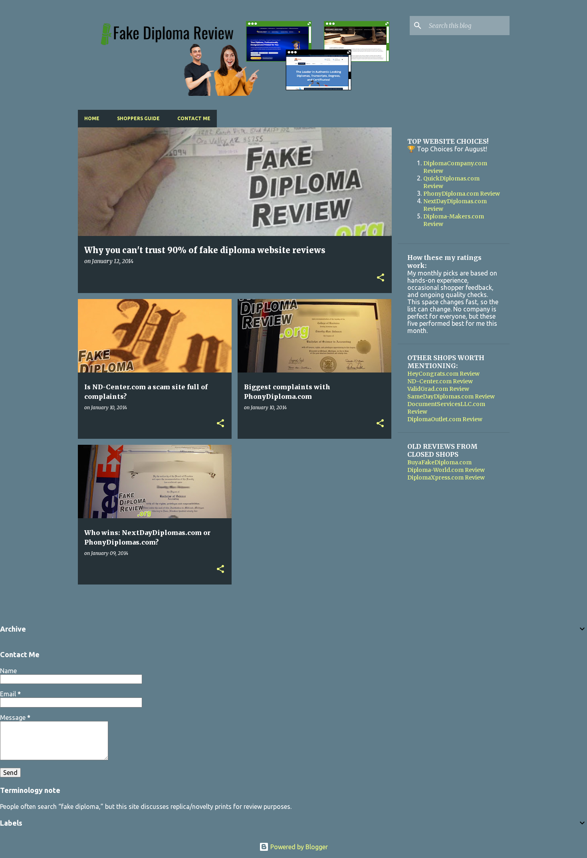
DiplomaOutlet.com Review (444, 419)
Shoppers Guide (138, 118)
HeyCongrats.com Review (443, 373)
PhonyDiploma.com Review (461, 193)
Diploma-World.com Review (446, 470)
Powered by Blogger (298, 846)
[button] (380, 278)
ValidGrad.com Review (438, 388)
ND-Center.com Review (440, 381)
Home (91, 118)
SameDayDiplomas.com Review (451, 396)
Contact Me (193, 118)
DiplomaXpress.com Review (446, 477)
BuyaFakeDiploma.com (439, 462)
